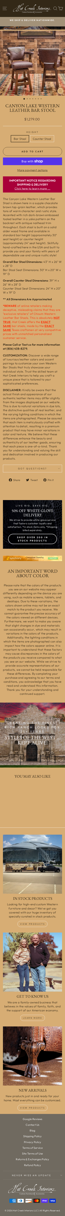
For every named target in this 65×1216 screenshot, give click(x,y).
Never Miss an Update (31, 1175)
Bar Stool (20, 139)
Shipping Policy (32, 1136)
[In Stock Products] (32, 864)
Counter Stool (42, 139)
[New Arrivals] (32, 1056)
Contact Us (32, 1124)
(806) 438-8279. (17, 348)
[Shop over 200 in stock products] (32, 524)
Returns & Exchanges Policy (32, 1159)
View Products (32, 924)
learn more (32, 1018)
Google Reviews (32, 1119)
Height (32, 132)
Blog (32, 1130)
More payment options (32, 170)
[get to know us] (32, 962)
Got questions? (32, 468)
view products (32, 1107)
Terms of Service (32, 1147)
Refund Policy (32, 1165)
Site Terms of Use (32, 1153)
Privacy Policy (32, 1142)
